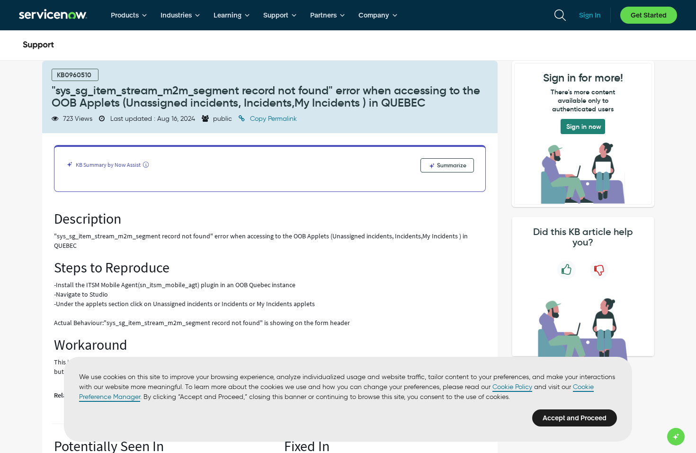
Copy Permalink (272, 119)
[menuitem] (129, 15)
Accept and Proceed (575, 418)
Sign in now (583, 126)
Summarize (451, 165)
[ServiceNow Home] (53, 15)
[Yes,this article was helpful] (566, 270)
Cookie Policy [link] (512, 387)
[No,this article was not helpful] (599, 270)
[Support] (38, 45)
